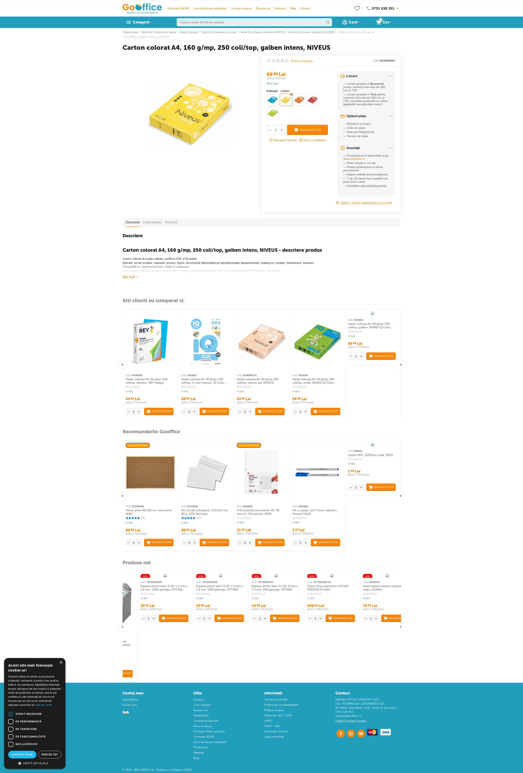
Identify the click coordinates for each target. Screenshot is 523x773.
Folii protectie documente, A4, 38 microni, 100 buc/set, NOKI (258, 512)
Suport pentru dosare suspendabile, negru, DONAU (371, 587)
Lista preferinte (274, 736)
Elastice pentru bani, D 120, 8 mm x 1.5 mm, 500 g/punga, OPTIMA (260, 587)
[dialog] (34, 713)
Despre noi (263, 8)
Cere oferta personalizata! (210, 8)
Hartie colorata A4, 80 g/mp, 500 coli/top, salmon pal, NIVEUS (258, 381)
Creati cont (130, 704)
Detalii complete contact (350, 720)
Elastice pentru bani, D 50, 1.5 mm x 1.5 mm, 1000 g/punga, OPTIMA (149, 587)
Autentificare (131, 699)
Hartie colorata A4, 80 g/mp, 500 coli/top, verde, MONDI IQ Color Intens (313, 381)
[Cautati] (328, 22)
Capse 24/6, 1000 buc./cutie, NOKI (370, 455)
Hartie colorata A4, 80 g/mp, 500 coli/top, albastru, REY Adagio (147, 381)
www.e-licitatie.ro (354, 158)
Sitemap (198, 752)
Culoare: (272, 90)
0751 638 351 (344, 711)
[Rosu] (312, 100)
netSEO (187, 769)
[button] (34, 763)
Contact (305, 8)
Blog (293, 8)
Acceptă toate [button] (22, 754)
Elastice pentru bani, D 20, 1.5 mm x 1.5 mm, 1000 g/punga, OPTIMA (204, 587)
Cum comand (202, 704)
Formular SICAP (178, 8)
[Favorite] (357, 10)
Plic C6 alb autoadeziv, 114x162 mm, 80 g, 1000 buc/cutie (205, 512)
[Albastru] (273, 100)
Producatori (200, 747)
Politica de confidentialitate (281, 704)
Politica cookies (274, 710)
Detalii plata (201, 715)
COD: (376, 60)
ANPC (268, 720)
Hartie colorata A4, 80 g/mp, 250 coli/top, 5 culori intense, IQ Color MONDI (202, 381)
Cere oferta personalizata (209, 742)
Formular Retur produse (209, 731)
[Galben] (286, 100)
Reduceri (280, 8)
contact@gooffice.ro (348, 715)
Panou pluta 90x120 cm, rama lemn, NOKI (149, 512)
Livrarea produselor (206, 720)
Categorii (141, 22)
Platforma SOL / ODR (278, 715)
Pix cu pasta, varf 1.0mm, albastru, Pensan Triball (314, 512)
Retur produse (202, 726)
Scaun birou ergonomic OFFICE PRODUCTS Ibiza (313, 587)
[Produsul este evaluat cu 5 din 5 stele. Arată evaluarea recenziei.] (133, 518)
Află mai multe (44, 705)
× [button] (60, 662)
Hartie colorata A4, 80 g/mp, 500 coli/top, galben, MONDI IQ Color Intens (369, 325)
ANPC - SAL (272, 726)
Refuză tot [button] (50, 754)
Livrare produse (241, 8)
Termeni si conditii (275, 699)
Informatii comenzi (276, 731)
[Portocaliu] (299, 100)
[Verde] (273, 113)
